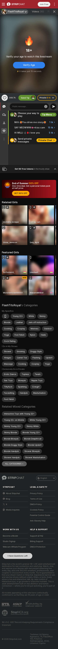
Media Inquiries (13, 510)
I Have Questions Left (18, 556)
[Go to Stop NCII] (20, 613)
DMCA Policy (36, 504)
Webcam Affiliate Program (14, 547)
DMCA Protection (37, 547)
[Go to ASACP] (18, 605)
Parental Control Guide (40, 515)
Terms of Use (36, 499)
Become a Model (10, 536)
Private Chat (45, 140)
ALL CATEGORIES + (14, 464)
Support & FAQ (36, 536)
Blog (8, 499)
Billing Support (36, 541)
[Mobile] (5, 316)
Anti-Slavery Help (38, 521)
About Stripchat (13, 493)
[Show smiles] (46, 106)
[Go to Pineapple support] (5, 613)
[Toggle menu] (3, 4)
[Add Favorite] (5, 98)
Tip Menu (47, 114)
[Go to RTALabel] (6, 605)
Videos (38, 11)
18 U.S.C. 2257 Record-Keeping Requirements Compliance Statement (28, 623)
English (44, 478)
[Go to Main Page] (18, 4)
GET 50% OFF (20, 193)
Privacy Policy (36, 493)
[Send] (53, 106)
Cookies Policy (37, 510)
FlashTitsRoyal (11, 305)
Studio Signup (9, 541)
